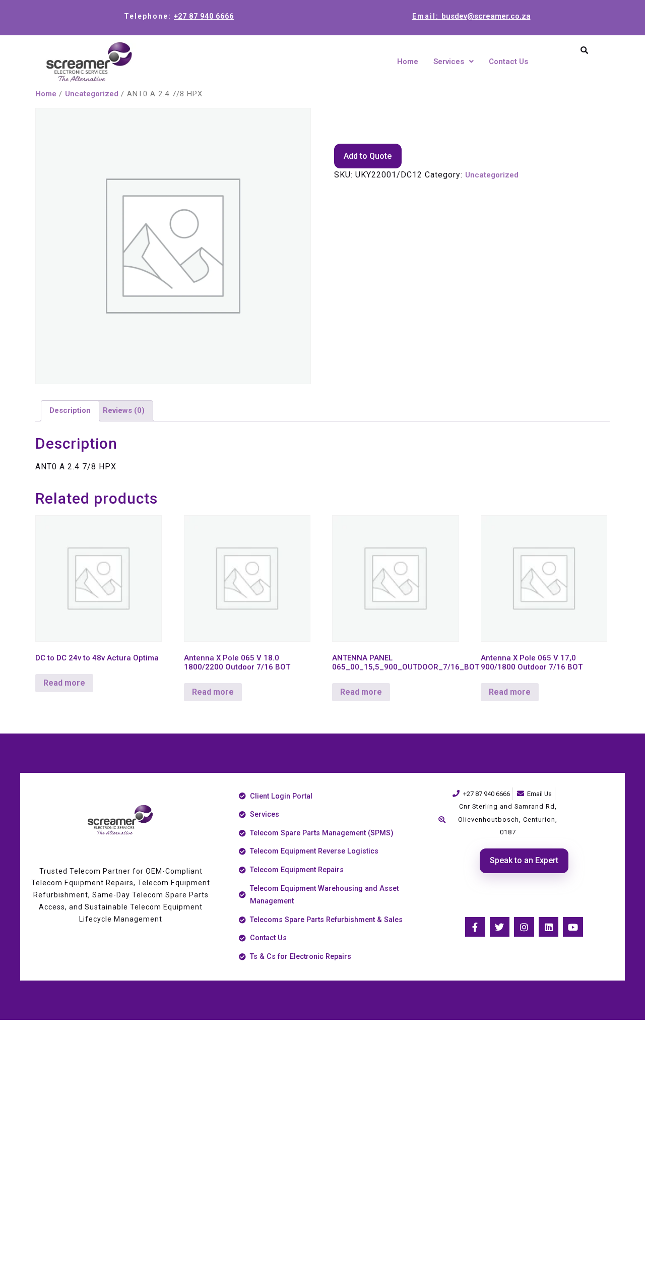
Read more (64, 683)
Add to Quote (368, 156)
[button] (453, 61)
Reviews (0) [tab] (124, 410)
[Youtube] (573, 927)
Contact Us (508, 61)
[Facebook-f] (475, 927)
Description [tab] (70, 410)
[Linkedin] (549, 927)
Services (448, 61)
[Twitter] (500, 927)
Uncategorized (91, 93)
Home (407, 61)
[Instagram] (524, 927)
